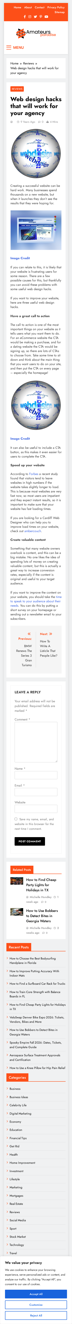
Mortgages (16, 1196)
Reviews (17, 89)
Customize (36, 1305)
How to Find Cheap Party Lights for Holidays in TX (41, 885)
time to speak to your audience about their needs (36, 601)
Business (15, 1089)
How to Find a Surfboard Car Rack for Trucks (37, 983)
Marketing (16, 1187)
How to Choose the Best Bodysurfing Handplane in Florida (33, 960)
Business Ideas (19, 1097)
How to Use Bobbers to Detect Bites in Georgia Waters (42, 916)
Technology (17, 1245)
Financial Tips (18, 1138)
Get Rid (14, 1146)
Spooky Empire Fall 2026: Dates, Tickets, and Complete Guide (36, 1044)
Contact (39, 7)
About (28, 7)
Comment (22, 719)
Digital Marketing (21, 1113)
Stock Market (18, 1237)
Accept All (36, 1294)
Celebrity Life (18, 1105)
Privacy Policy (56, 7)
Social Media (18, 1220)
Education (16, 1130)
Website (20, 802)
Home (17, 7)
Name (20, 768)
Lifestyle (15, 1179)
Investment (16, 1171)
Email (20, 785)
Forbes (33, 474)
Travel (13, 1253)
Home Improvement (22, 1163)
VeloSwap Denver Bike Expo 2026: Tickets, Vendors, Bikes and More (37, 1019)
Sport (13, 1228)
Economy (15, 1122)
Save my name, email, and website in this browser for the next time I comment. (34, 824)
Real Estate (16, 1204)
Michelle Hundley (41, 897)
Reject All (36, 1315)
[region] (36, 1290)
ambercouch (32, 531)
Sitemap (60, 12)
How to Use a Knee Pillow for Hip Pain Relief (37, 1068)
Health (14, 1154)
